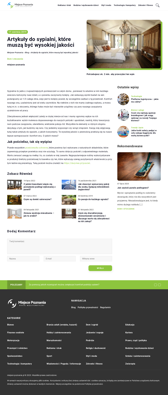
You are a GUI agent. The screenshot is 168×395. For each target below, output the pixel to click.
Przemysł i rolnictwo (17, 348)
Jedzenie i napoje (95, 332)
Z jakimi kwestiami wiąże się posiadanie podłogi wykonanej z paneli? (40, 187)
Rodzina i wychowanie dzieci (86, 5)
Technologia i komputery (125, 5)
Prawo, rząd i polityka (136, 340)
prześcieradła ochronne (36, 147)
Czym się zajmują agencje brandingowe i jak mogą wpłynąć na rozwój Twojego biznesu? (144, 117)
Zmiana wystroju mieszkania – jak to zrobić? (39, 214)
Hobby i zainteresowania (59, 332)
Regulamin (105, 307)
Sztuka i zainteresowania (137, 356)
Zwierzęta (130, 364)
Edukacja (129, 324)
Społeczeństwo (14, 356)
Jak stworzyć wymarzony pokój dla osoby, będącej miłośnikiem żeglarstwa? (93, 187)
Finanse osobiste (15, 332)
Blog (73, 307)
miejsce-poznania (16, 65)
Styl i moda (106, 5)
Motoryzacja (13, 340)
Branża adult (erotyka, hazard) (62, 324)
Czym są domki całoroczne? (37, 199)
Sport (49, 356)
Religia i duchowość (96, 348)
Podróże (90, 340)
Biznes (10, 324)
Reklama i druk (64, 5)
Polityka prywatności (88, 307)
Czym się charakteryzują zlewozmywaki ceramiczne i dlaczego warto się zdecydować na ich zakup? (94, 217)
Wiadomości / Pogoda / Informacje (64, 364)
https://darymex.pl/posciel (77, 163)
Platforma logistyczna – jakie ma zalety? (145, 100)
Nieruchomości (54, 340)
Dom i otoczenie (15, 59)
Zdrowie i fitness (145, 5)
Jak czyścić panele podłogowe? (133, 187)
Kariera (129, 332)
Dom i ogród (92, 324)
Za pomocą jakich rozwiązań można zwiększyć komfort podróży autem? (64, 284)
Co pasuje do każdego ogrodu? (93, 199)
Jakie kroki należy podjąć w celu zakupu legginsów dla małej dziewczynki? (144, 133)
